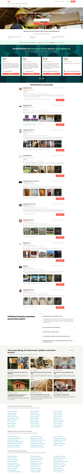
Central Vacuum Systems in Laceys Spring (37, 443)
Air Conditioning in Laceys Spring (59, 456)
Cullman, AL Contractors (34, 423)
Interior (9, 3)
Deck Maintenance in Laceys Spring (36, 463)
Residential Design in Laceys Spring (36, 445)
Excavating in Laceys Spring (12, 463)
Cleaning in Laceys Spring (11, 461)
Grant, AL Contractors (34, 420)
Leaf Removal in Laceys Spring (35, 469)
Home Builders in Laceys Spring (12, 440)
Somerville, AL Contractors (12, 413)
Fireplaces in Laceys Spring (58, 445)
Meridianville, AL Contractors (58, 421)
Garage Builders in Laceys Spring (59, 443)
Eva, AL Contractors (11, 421)
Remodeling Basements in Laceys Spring (14, 443)
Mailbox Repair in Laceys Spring (58, 463)
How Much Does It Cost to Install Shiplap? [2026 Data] (63, 373)
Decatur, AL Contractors (34, 426)
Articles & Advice (25, 3)
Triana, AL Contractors (11, 425)
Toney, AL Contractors (57, 426)
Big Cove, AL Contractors (11, 414)
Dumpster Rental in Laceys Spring (13, 445)
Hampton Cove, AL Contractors (12, 416)
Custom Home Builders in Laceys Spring (14, 438)
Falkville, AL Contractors (34, 421)
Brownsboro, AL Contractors (35, 414)
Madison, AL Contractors (11, 423)
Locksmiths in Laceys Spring (35, 471)
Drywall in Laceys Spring (57, 441)
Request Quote (60, 99)
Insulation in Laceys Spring (58, 459)
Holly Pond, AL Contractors (58, 420)
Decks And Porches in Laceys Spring (59, 438)
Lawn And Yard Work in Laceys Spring (14, 471)
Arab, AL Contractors (34, 413)
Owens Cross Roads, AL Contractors (13, 418)
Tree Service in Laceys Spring (12, 459)
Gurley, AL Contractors (34, 416)
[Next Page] (51, 312)
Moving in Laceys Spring (34, 466)
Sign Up (73, 1)
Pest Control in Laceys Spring (35, 456)
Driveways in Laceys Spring (12, 468)
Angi (8, 370)
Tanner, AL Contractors (57, 418)
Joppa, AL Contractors (11, 426)
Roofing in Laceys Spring (11, 469)
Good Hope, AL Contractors (58, 425)
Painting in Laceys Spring (34, 461)
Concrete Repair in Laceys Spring (13, 466)
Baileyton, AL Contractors (34, 411)
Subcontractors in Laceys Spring (13, 436)
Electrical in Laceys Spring (57, 436)
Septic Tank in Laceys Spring (35, 468)
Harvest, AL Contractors (57, 413)
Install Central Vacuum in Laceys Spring (37, 446)
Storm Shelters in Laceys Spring (35, 441)
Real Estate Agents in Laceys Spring (36, 436)
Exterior (12, 3)
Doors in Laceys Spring (57, 471)
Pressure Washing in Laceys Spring (59, 457)
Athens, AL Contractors (57, 423)
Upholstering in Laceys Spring (58, 466)
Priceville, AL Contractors (57, 411)
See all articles (71, 350)
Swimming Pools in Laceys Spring (36, 459)
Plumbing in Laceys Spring (12, 456)
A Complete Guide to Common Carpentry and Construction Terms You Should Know (17, 395)
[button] (27, 118)
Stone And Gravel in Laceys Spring (36, 457)
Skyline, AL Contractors (57, 416)
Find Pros (41, 23)
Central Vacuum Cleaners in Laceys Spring (60, 461)
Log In (68, 1)
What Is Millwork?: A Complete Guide (61, 394)
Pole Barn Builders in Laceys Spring (13, 446)
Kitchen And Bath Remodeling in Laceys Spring (15, 441)
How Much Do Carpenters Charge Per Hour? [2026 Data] (41, 373)
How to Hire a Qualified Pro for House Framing (40, 394)
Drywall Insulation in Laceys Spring (59, 440)
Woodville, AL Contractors (58, 414)
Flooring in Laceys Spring (57, 468)
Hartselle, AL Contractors (34, 418)
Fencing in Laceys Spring (11, 457)
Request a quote (11, 73)
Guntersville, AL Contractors (35, 425)
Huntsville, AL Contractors (12, 411)
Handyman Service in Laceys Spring (59, 464)
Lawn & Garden (16, 3)
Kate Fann (55, 370)
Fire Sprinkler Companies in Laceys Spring (37, 440)
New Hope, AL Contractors (12, 420)
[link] (3, 71)
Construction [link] (9, 6)
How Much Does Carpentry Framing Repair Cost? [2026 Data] (18, 373)
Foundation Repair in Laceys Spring (13, 464)
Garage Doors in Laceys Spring (58, 469)
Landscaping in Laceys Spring (35, 464)
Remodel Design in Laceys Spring (36, 438)
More (21, 3)
